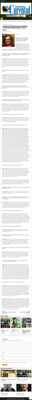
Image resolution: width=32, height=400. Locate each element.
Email (3, 355)
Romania (12, 309)
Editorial (6, 24)
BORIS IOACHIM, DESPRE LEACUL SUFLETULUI (25, 312)
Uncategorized (9, 24)
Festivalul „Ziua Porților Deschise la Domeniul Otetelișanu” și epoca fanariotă (26, 331)
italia (5, 309)
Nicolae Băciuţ (8, 309)
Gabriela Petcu (9, 31)
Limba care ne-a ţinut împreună (22, 379)
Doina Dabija (18, 332)
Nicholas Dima (24, 395)
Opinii (2, 392)
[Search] (30, 19)
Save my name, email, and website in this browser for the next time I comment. (14, 362)
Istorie (2, 378)
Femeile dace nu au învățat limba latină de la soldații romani (8, 312)
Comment (3, 341)
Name (3, 352)
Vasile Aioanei (3, 333)
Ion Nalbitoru (29, 334)
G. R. (7, 395)
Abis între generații (20, 393)
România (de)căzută (4, 393)
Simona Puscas (15, 309)
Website (3, 359)
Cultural (4, 24)
